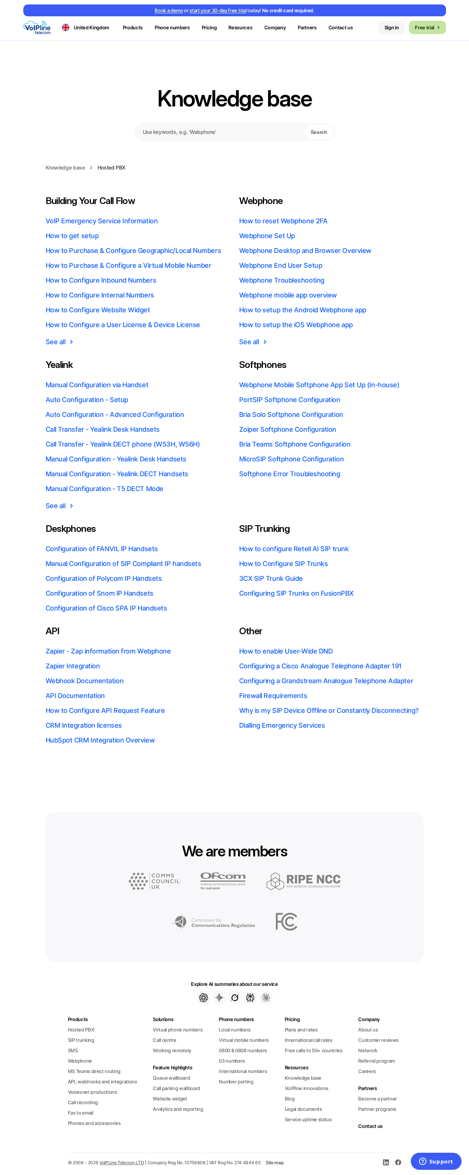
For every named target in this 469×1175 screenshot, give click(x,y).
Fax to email (80, 1113)
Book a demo (169, 10)
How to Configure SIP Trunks (283, 563)
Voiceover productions (92, 1092)
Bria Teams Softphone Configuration (295, 444)
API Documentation (75, 696)
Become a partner (377, 1099)
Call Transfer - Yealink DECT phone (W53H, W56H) (123, 444)
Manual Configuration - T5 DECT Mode (105, 489)
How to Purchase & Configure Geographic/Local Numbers (133, 250)
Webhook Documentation (85, 681)
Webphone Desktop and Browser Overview (305, 250)
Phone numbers (236, 1019)
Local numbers (235, 1030)
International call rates (309, 1040)
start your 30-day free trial (217, 10)
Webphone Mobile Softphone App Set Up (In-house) (319, 385)
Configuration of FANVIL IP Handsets (102, 549)
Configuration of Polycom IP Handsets (104, 578)
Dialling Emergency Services (282, 725)
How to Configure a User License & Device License (123, 325)
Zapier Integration (73, 666)
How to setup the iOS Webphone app (296, 325)
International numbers (243, 1071)
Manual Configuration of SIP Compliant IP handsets (123, 563)
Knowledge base (234, 98)
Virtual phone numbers (177, 1030)
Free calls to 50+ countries (314, 1050)
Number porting (236, 1082)
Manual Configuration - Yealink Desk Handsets (116, 459)
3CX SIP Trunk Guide (271, 578)
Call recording (83, 1102)
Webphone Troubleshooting (281, 280)
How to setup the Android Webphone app (302, 310)
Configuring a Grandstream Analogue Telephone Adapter (326, 681)
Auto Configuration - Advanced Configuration (115, 414)
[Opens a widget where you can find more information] (436, 1162)
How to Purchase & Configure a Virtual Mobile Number (128, 265)
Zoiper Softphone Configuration (288, 429)
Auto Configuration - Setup (87, 400)
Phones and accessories (94, 1123)
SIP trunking (81, 1040)
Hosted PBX (81, 1030)
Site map (275, 1162)
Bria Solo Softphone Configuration (291, 414)
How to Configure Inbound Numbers (101, 280)
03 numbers (232, 1061)
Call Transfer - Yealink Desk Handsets (103, 429)
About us (368, 1030)
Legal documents (303, 1109)
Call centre (164, 1040)
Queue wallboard (171, 1078)
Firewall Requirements (273, 696)
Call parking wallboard (176, 1088)
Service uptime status (308, 1119)
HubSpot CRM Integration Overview (100, 740)
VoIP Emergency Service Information (102, 221)
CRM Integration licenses (84, 725)
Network (367, 1050)
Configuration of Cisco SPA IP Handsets (106, 608)
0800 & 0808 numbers (243, 1050)
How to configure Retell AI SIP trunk (294, 549)
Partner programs (377, 1109)
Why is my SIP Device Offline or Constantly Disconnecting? (329, 710)
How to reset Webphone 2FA (283, 221)
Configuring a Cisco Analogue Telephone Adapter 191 (320, 666)
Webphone (80, 1061)
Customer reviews (378, 1040)
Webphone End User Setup (281, 265)
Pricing (209, 27)
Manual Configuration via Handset (97, 385)
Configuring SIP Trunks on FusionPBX (296, 593)
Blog (290, 1099)
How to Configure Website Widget (98, 310)
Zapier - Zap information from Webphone (108, 651)
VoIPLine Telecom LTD (121, 1162)
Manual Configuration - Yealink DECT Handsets (117, 474)
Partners (307, 27)
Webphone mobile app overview (288, 295)
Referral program (376, 1061)
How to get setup (72, 236)
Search (319, 132)
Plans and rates (301, 1030)
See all (56, 342)
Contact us (340, 27)
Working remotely (172, 1050)
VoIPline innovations (307, 1088)
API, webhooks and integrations (102, 1082)
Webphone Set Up (267, 236)
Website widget (170, 1099)
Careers (367, 1071)
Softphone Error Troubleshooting (289, 474)
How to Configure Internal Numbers (100, 295)
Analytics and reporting (178, 1109)
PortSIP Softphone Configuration (289, 400)
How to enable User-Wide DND (286, 651)
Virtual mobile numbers (244, 1040)
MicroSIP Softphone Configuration (291, 459)
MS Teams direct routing (94, 1071)
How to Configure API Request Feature (105, 710)
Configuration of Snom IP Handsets (99, 593)
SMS (73, 1050)
